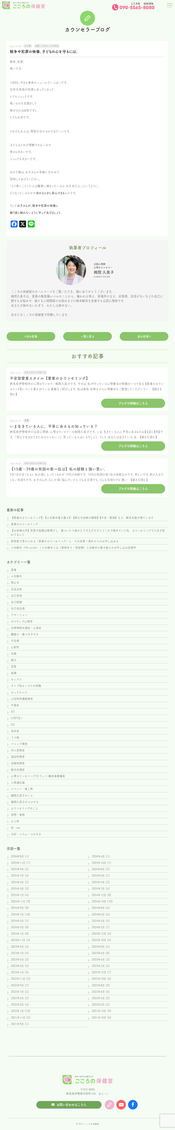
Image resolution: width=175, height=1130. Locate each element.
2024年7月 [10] (20, 914)
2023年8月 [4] (101, 946)
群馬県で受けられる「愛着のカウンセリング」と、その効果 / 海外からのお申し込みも (65, 541)
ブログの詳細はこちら (133, 403)
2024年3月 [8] (20, 927)
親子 (13, 660)
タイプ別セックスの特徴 (26, 685)
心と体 (15, 821)
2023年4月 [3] (101, 959)
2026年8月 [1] (20, 856)
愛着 (13, 569)
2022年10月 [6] (101, 978)
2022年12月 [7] (101, 972)
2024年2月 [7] (101, 927)
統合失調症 (18, 769)
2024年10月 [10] (102, 901)
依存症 (15, 731)
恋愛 (13, 666)
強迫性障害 (18, 756)
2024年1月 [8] (20, 933)
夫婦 (13, 653)
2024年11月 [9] (20, 901)
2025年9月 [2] (20, 869)
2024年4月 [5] (101, 920)
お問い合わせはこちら (71, 1104)
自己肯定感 (18, 608)
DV (13, 724)
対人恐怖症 (18, 750)
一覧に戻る (88, 336)
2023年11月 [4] (20, 940)
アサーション (19, 614)
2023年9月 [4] (20, 946)
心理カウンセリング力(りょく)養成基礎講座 (38, 776)
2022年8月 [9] (101, 985)
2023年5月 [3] (20, 959)
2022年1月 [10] (20, 1011)
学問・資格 (18, 814)
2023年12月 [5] (101, 933)
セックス (16, 679)
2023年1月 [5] (20, 972)
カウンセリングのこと (24, 808)
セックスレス (19, 692)
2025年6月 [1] (101, 875)
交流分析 (16, 589)
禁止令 (15, 582)
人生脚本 (16, 576)
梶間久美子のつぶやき (25, 802)
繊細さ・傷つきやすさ (25, 634)
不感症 (15, 705)
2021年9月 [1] (20, 1024)
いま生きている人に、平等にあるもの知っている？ (54, 426)
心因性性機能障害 (22, 698)
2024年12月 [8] (101, 895)
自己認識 (16, 602)
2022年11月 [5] (20, 978)
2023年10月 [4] (101, 940)
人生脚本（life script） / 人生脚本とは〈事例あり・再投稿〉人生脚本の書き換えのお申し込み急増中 (73, 547)
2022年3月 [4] (20, 1004)
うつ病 (15, 737)
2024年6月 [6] (101, 914)
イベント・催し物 (22, 788)
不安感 (15, 640)
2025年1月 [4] (20, 895)
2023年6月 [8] (101, 953)
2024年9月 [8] (20, 907)
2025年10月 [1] (101, 862)
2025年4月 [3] (101, 882)
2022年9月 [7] (20, 985)
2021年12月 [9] (101, 1011)
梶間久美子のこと (22, 795)
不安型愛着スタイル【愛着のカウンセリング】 (50, 378)
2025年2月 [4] (101, 888)
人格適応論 (18, 782)
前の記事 (144, 336)
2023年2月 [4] (101, 966)
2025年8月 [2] (101, 869)
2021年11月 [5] (20, 1017)
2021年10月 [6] (101, 1017)
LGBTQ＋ (17, 718)
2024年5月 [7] (20, 920)
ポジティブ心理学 (22, 621)
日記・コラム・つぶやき (26, 834)
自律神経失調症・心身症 (26, 627)
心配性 (15, 647)
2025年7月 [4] (20, 875)
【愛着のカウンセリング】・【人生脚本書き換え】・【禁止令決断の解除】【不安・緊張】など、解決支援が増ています (82, 517)
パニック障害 (19, 743)
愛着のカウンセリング (24, 524)
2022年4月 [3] (101, 998)
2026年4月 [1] (101, 856)
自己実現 (16, 595)
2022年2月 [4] (101, 1004)
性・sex (15, 827)
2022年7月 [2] (20, 991)
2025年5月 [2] (20, 882)
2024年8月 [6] (101, 907)
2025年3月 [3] (20, 888)
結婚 (13, 673)
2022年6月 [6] (101, 991)
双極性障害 (18, 763)
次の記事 (31, 336)
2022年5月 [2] (20, 998)
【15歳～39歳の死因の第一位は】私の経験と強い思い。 (59, 469)
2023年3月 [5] (20, 966)
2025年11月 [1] (20, 862)
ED (13, 711)
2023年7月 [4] (20, 953)
